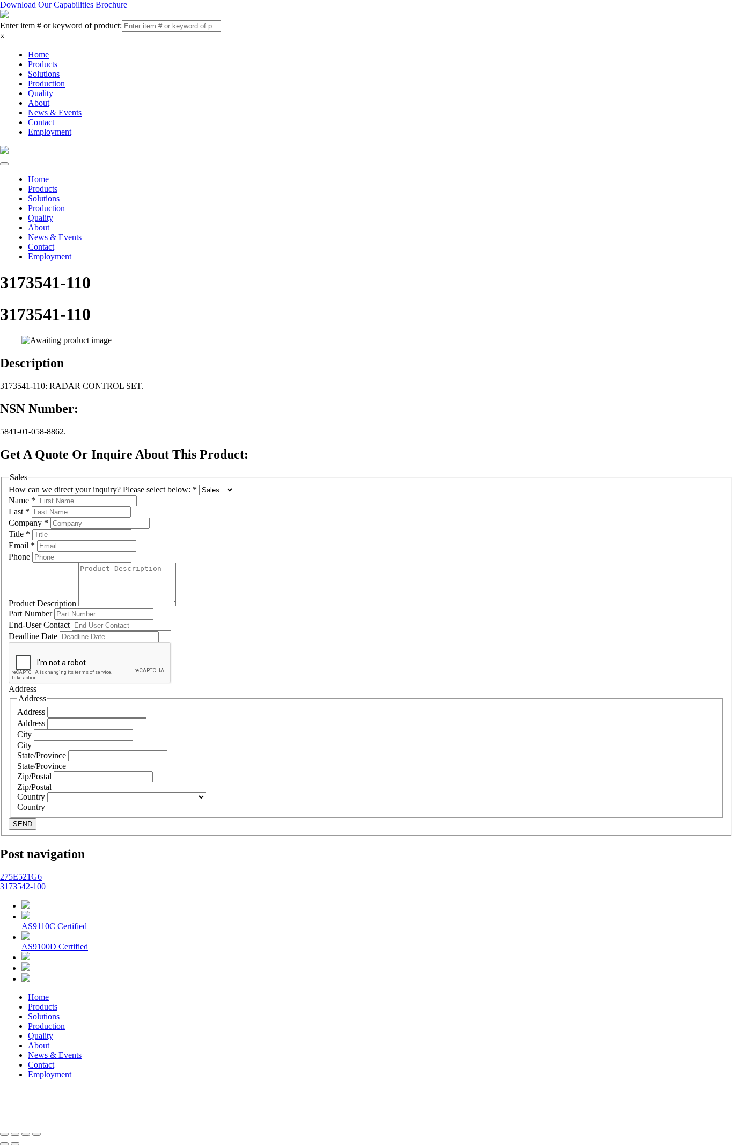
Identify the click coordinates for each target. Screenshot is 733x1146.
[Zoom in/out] (36, 1134)
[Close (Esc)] (4, 1134)
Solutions (44, 73)
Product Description (43, 603)
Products (42, 64)
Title (19, 534)
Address (32, 711)
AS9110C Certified (54, 926)
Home (38, 54)
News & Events (55, 112)
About (38, 102)
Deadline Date (34, 636)
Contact (41, 122)
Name (22, 500)
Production (46, 83)
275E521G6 (21, 876)
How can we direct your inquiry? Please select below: (103, 489)
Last (19, 511)
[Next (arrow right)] (15, 1143)
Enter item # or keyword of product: (61, 25)
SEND (22, 824)
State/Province (42, 755)
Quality (40, 93)
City (25, 734)
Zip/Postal (35, 776)
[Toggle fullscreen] (25, 1134)
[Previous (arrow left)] (4, 1143)
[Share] (15, 1134)
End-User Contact (40, 624)
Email (22, 545)
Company (28, 522)
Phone (20, 556)
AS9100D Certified (54, 946)
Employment (49, 131)
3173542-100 (23, 886)
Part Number (31, 613)
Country (32, 796)
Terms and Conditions (288, 1107)
